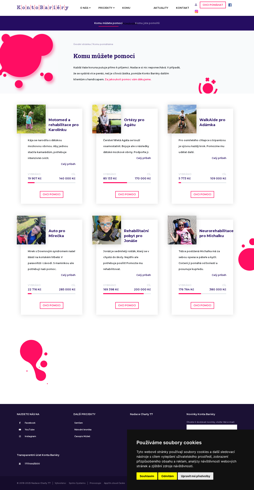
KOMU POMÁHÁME (130, 11)
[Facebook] (229, 4)
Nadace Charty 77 (141, 414)
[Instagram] (195, 11)
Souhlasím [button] (147, 476)
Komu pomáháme (103, 44)
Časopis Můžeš (82, 436)
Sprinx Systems (77, 483)
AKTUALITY (161, 7)
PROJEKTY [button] (105, 7)
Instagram (30, 436)
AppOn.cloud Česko (114, 483)
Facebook (30, 423)
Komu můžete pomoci (108, 23)
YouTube (30, 429)
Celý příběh (68, 164)
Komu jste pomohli (147, 23)
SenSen (78, 423)
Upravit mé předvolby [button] (195, 476)
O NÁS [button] (84, 7)
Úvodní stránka (82, 44)
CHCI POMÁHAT (213, 4)
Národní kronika (82, 429)
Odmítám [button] (167, 476)
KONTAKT (182, 7)
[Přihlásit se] (196, 4)
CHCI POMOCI (52, 194)
